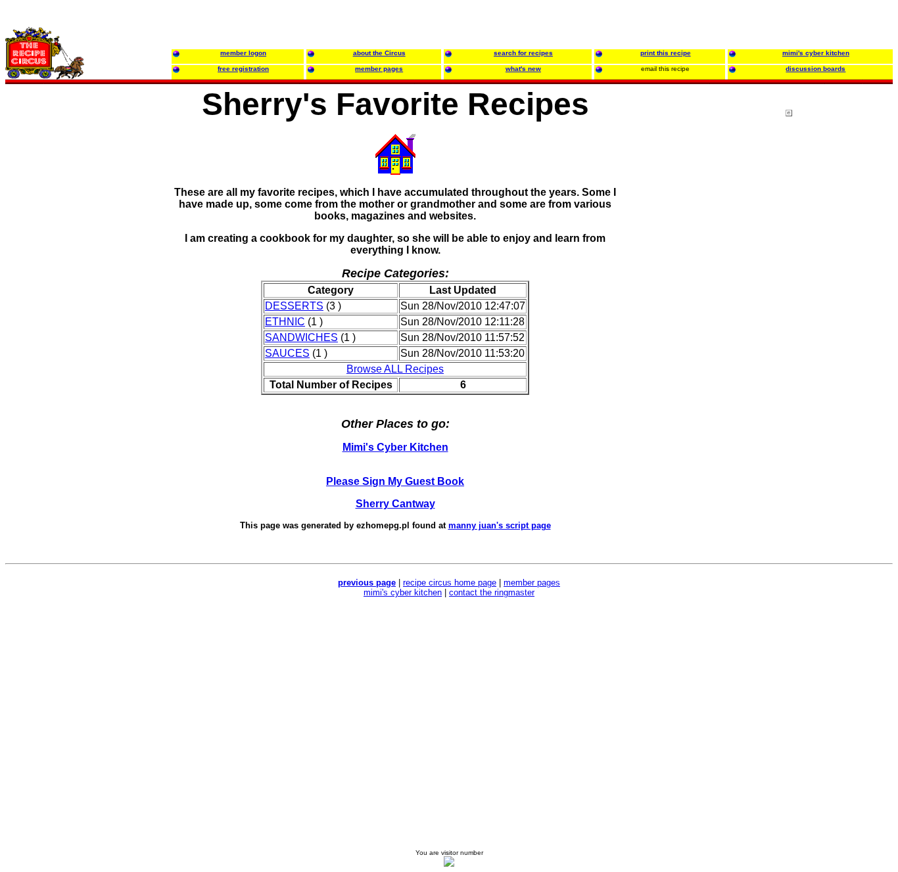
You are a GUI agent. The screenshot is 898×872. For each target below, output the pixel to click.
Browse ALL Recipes (395, 369)
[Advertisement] (838, 361)
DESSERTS (294, 305)
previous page (367, 582)
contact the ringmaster (491, 592)
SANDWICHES (301, 337)
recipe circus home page (449, 582)
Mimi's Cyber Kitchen (395, 447)
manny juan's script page (499, 525)
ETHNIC (285, 321)
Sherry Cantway (395, 503)
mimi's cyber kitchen (403, 592)
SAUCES (287, 353)
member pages (532, 582)
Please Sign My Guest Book (395, 481)
